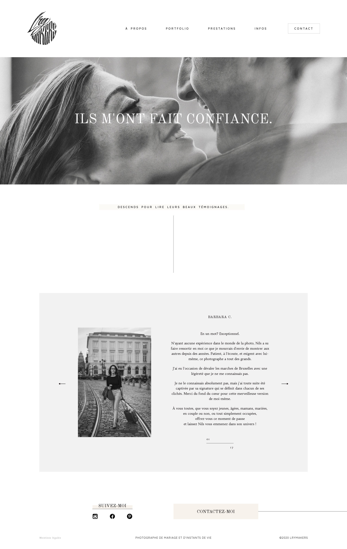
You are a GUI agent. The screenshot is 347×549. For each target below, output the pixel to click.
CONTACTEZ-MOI (216, 512)
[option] (173, 382)
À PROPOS (136, 28)
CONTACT (304, 28)
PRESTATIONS (222, 28)
